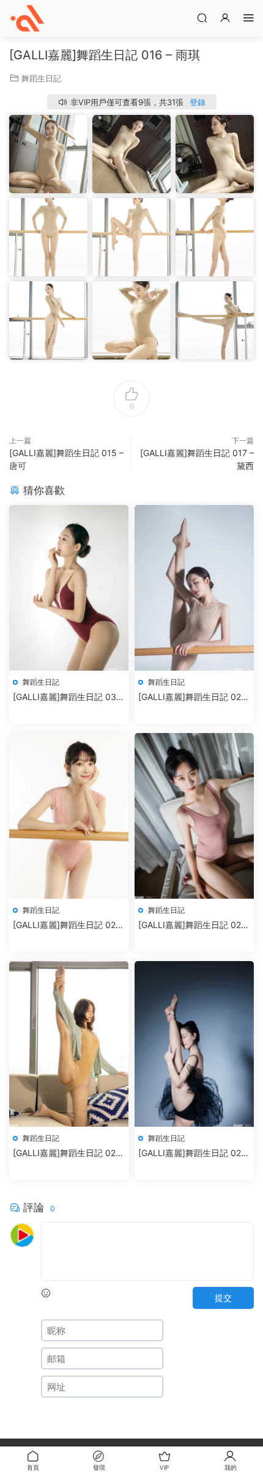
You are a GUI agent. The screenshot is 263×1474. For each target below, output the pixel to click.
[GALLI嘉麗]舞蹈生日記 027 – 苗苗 (192, 925)
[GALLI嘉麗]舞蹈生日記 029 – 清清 (192, 697)
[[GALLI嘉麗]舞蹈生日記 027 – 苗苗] (194, 816)
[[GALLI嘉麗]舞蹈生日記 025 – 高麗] (194, 1044)
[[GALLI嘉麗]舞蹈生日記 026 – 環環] (68, 1044)
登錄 (198, 102)
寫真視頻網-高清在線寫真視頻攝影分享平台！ (27, 18)
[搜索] (201, 17)
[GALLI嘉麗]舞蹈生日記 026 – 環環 (67, 1153)
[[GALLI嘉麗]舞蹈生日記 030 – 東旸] (68, 588)
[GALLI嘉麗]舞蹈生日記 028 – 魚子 (67, 925)
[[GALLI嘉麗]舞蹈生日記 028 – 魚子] (68, 816)
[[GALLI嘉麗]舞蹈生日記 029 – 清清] (194, 588)
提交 (223, 1297)
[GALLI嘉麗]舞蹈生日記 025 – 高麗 (192, 1153)
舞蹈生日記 (41, 78)
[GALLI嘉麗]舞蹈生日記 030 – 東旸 (67, 697)
